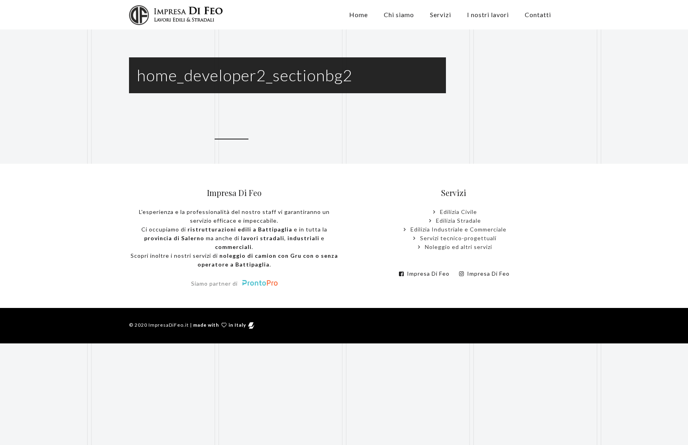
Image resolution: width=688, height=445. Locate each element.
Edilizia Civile (457, 211)
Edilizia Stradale (457, 220)
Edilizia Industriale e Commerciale (457, 229)
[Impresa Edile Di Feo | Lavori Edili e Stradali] (176, 14)
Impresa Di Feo (427, 273)
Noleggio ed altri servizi (457, 246)
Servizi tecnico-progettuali (457, 238)
